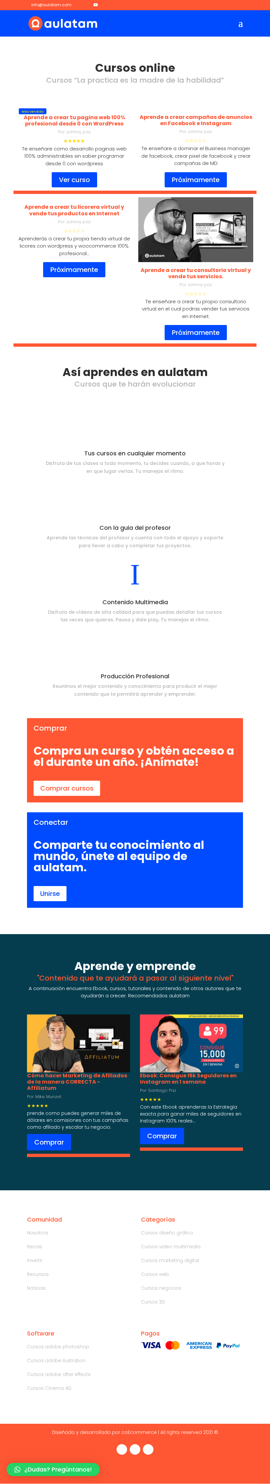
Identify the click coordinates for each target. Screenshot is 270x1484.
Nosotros (37, 1232)
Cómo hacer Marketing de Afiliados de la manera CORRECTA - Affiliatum (77, 1082)
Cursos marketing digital (170, 1260)
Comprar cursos (67, 788)
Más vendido (32, 112)
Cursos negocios (161, 1288)
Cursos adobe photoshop (58, 1346)
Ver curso (74, 179)
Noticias (36, 1288)
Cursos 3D (153, 1302)
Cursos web (155, 1274)
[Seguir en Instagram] (135, 1449)
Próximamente (196, 179)
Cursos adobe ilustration (56, 1360)
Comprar (49, 1142)
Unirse (50, 893)
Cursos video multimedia (171, 1246)
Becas (34, 1246)
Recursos (38, 1274)
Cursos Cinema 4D (49, 1388)
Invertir (34, 1260)
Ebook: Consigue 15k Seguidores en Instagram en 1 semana (188, 1079)
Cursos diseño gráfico (167, 1232)
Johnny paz (78, 132)
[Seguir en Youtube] (148, 1449)
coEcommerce (139, 1432)
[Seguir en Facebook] (122, 1449)
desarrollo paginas (92, 148)
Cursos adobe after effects (59, 1374)
